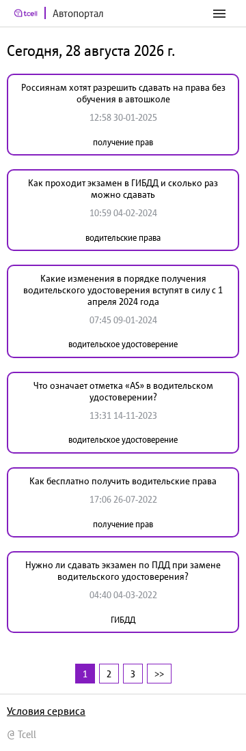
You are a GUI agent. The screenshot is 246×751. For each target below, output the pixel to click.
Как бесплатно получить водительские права (123, 480)
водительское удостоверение (123, 344)
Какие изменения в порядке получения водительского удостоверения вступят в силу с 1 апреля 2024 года (123, 290)
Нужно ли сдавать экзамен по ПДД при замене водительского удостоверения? (123, 570)
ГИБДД (123, 620)
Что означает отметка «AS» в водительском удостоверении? (123, 391)
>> (159, 673)
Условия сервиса (46, 711)
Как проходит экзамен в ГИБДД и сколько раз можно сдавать (123, 188)
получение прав (123, 142)
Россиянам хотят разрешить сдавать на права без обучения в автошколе (123, 93)
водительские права (123, 238)
